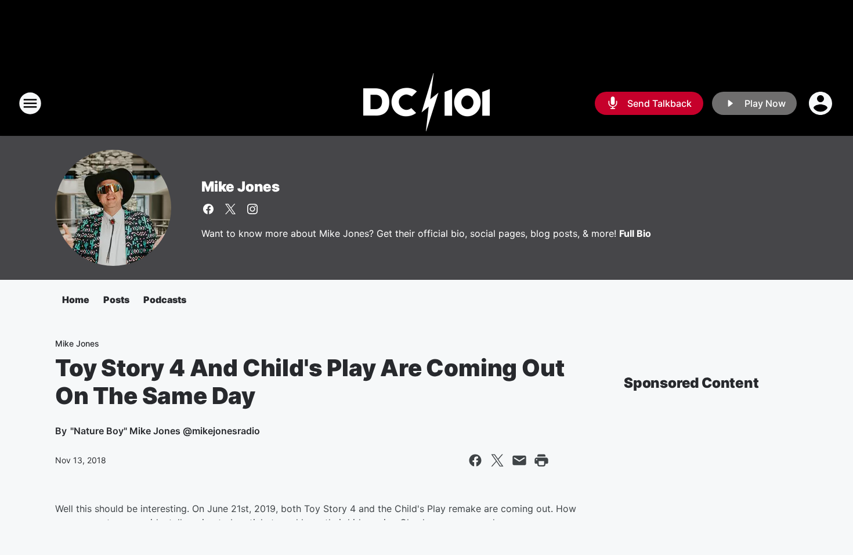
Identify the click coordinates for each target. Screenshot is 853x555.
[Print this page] (541, 460)
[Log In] (821, 103)
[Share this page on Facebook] (475, 460)
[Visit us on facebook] (208, 209)
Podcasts (164, 299)
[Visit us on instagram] (252, 209)
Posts (116, 299)
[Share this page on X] (497, 460)
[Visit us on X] (230, 209)
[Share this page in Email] (519, 460)
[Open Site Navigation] (30, 103)
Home (75, 299)
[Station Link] (426, 103)
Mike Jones (240, 186)
